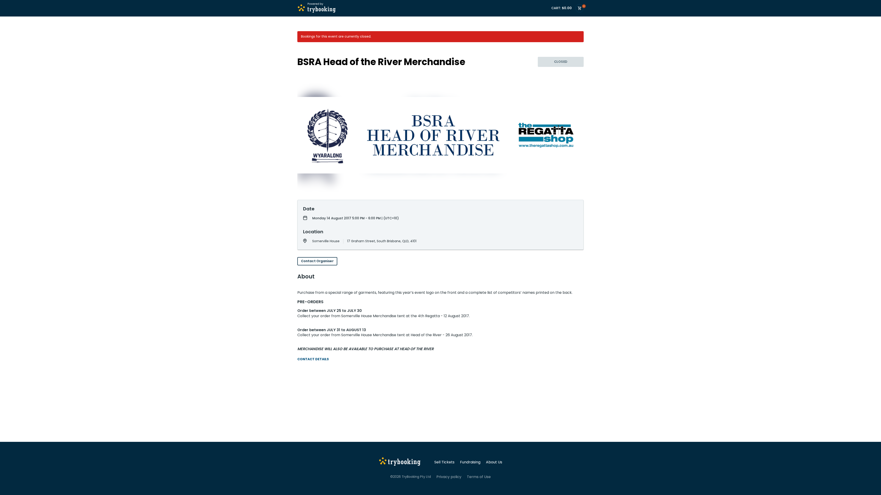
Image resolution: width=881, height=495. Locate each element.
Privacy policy (448, 476)
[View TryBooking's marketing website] (400, 462)
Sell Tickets (444, 462)
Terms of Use (479, 476)
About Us (494, 462)
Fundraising (470, 462)
